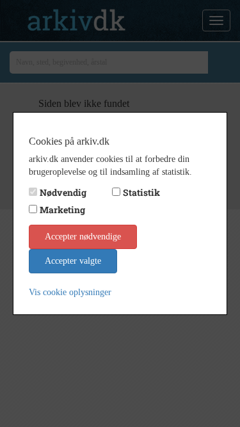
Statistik (141, 192)
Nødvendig (63, 192)
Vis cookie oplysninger (70, 292)
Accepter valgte (73, 261)
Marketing (62, 210)
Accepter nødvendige (83, 236)
